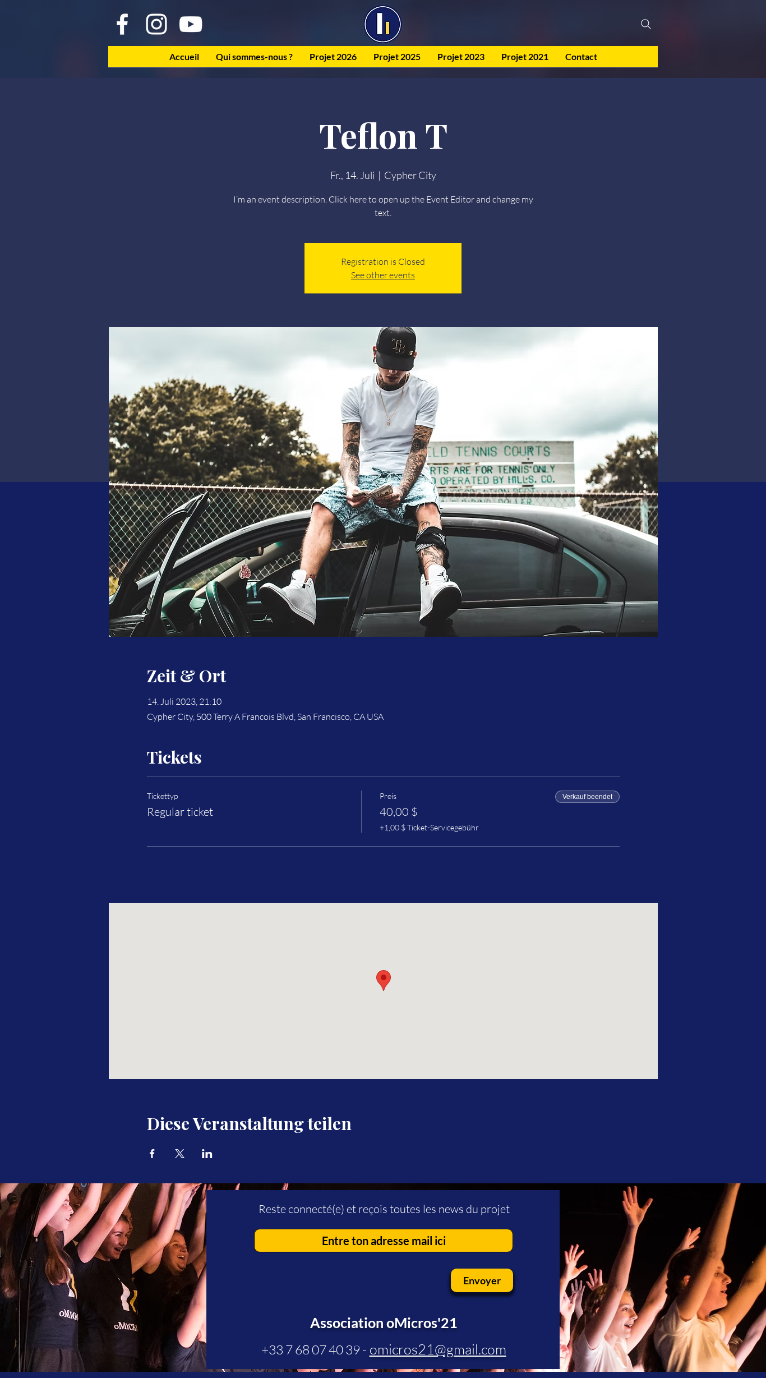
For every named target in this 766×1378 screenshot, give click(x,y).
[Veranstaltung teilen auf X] (179, 1153)
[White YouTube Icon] (191, 24)
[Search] (646, 24)
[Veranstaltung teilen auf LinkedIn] (207, 1153)
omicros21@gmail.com (438, 1349)
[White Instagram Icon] (156, 24)
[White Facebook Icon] (122, 24)
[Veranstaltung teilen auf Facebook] (152, 1153)
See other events (383, 275)
